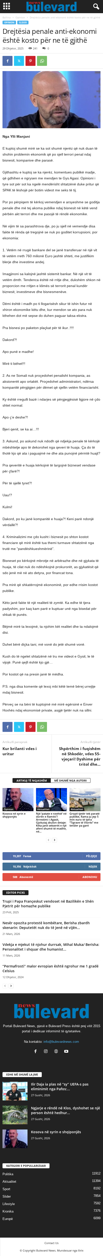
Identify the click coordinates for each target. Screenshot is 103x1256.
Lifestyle (8, 1204)
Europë (7, 1219)
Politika (7, 1174)
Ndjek (92, 866)
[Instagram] (47, 1052)
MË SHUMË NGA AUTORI (70, 780)
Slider (23, 22)
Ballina (6, 17)
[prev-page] (48, 839)
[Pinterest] (31, 61)
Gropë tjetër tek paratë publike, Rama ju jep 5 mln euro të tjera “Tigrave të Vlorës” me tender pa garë (85, 819)
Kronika (8, 1211)
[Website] (57, 1052)
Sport (6, 1189)
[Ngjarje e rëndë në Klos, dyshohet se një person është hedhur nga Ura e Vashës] (15, 1115)
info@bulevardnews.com (61, 1042)
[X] (19, 61)
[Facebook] (7, 61)
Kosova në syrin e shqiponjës (14, 815)
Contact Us (51, 1243)
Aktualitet (43, 809)
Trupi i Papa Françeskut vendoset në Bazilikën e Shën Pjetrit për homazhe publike (48, 903)
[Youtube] (67, 1052)
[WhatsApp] (42, 61)
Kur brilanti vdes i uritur (19, 751)
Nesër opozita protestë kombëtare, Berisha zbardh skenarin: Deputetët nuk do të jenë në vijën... (46, 925)
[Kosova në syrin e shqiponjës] (18, 799)
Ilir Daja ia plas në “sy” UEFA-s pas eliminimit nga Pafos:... (59, 1086)
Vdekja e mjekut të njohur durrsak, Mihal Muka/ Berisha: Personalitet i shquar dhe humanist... (50, 947)
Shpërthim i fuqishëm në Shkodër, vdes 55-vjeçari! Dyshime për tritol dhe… (79, 756)
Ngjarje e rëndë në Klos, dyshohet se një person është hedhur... (65, 1110)
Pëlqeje (91, 856)
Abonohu (89, 877)
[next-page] (54, 839)
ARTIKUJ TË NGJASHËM (31, 780)
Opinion (20, 17)
